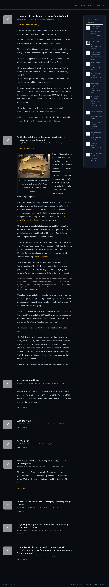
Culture (41, 19)
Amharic (40, 383)
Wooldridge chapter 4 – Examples (95, 86)
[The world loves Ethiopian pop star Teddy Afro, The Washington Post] (7, 464)
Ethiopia (50, 383)
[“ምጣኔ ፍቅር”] (7, 444)
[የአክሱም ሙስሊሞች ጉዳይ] (7, 384)
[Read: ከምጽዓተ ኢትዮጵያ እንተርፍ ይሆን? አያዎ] (88, 74)
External (51, 19)
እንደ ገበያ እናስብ (24, 421)
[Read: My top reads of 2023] (88, 43)
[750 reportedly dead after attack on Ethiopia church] (7, 19)
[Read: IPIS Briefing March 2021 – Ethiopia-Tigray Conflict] (88, 97)
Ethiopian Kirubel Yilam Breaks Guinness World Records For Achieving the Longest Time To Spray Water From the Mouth (44, 550)
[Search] (103, 4)
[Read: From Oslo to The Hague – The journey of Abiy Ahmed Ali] (88, 28)
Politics (57, 143)
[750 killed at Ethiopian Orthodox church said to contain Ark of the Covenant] (7, 140)
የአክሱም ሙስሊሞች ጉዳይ (28, 380)
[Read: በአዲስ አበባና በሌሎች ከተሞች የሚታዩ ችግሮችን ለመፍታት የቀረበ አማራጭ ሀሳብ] (88, 154)
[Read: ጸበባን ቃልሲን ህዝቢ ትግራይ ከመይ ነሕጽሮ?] (88, 64)
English (46, 19)
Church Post (29, 148)
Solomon (60, 19)
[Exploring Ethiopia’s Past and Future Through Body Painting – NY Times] (7, 528)
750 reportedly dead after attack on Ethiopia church (42, 16)
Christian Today (32, 24)
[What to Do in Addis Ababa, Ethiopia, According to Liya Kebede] (7, 505)
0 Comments (32, 19)
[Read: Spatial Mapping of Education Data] (88, 112)
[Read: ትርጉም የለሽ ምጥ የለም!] (88, 134)
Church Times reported (30, 290)
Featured (56, 383)
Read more (21, 407)
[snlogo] (4, 4)
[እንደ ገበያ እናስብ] (7, 424)
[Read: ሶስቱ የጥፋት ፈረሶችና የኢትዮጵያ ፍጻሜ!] (88, 123)
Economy (51, 424)
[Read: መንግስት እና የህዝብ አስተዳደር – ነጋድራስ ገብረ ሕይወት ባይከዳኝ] (88, 144)
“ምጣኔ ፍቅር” (23, 441)
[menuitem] (75, 4)
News (49, 507)
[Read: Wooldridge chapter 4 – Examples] (88, 85)
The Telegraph (42, 256)
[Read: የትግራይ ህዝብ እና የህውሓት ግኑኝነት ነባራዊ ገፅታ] (88, 53)
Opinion (62, 383)
